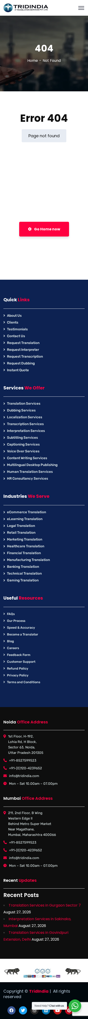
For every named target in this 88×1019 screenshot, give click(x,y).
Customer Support (21, 662)
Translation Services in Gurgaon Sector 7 (45, 905)
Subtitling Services (22, 438)
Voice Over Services (23, 451)
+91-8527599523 (22, 760)
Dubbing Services (21, 410)
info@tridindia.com (24, 776)
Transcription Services (25, 424)
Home (32, 60)
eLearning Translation (24, 519)
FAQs (11, 614)
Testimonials (17, 329)
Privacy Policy (17, 675)
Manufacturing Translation (28, 560)
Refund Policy (17, 668)
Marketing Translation (24, 539)
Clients (12, 322)
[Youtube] (57, 1010)
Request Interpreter (23, 350)
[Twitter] (23, 1010)
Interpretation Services (26, 431)
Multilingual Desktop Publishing (32, 465)
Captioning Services (23, 444)
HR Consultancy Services (27, 478)
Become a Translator (22, 634)
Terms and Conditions (23, 682)
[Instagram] (34, 1010)
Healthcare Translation (25, 546)
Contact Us (16, 336)
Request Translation (23, 343)
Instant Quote (18, 370)
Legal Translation (21, 526)
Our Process (16, 621)
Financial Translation (24, 553)
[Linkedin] (46, 1010)
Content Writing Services (27, 458)
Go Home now (46, 229)
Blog (10, 641)
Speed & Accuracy (21, 628)
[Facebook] (11, 1010)
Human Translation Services (30, 472)
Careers (13, 648)
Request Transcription (25, 356)
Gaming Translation (23, 580)
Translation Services (23, 403)
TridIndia (39, 991)
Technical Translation (24, 573)
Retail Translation (21, 533)
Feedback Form (18, 655)
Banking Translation (23, 567)
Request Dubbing (21, 363)
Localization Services (24, 417)
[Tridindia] (26, 7)
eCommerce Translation (26, 512)
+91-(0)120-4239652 (25, 768)
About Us (14, 316)
